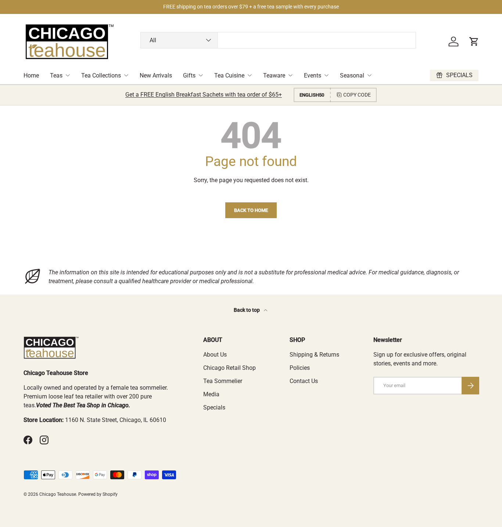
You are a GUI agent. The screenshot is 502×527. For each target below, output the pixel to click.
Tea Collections (101, 75)
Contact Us (304, 381)
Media (211, 394)
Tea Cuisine (229, 75)
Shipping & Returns (314, 354)
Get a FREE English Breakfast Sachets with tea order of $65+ (203, 94)
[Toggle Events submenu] (326, 75)
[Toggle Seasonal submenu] (369, 75)
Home (31, 75)
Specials (214, 407)
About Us (215, 354)
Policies (300, 367)
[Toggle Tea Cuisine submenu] (249, 75)
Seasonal (352, 75)
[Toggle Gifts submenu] (200, 75)
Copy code (357, 95)
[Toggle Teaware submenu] (290, 75)
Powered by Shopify (98, 494)
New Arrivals (156, 75)
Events (312, 75)
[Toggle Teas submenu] (67, 75)
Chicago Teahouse (57, 494)
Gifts (189, 75)
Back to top (247, 310)
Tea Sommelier (222, 381)
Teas (56, 75)
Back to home (251, 210)
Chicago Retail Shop (229, 367)
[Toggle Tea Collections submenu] (126, 75)
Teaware (274, 75)
